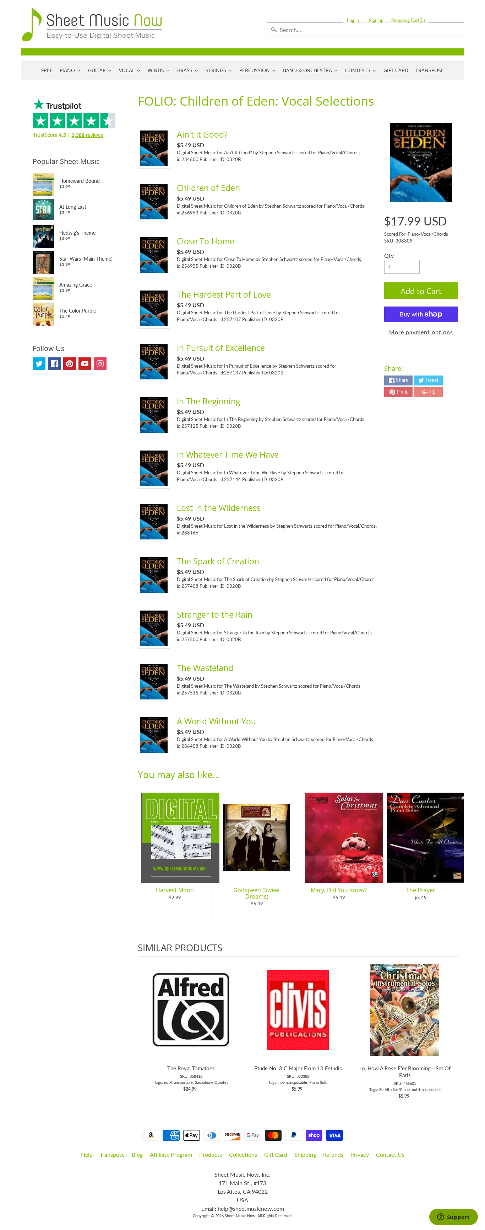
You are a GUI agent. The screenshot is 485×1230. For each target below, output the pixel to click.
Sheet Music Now (240, 1215)
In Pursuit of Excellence (221, 347)
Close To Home (205, 241)
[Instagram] (100, 363)
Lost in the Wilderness (219, 507)
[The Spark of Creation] (154, 588)
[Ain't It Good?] (154, 161)
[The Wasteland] (154, 695)
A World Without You (216, 721)
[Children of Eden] (154, 215)
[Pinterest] (69, 363)
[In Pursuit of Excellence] (154, 375)
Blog (137, 1154)
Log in (353, 20)
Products (210, 1154)
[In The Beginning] (154, 428)
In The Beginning (208, 401)
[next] (451, 1028)
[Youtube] (84, 363)
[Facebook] (54, 363)
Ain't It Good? (202, 134)
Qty (389, 255)
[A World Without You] (154, 748)
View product (191, 1017)
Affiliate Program (171, 1154)
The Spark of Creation (218, 561)
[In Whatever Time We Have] (154, 481)
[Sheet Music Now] (92, 24)
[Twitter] (39, 363)
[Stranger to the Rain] (154, 641)
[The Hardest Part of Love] (154, 321)
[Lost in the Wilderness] (154, 535)
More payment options (421, 332)
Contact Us (390, 1154)
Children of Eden (208, 187)
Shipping (305, 1154)
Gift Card (275, 1154)
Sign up (376, 20)
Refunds (333, 1154)
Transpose (112, 1154)
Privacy (359, 1154)
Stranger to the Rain (214, 614)
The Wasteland (205, 667)
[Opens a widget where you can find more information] (453, 1217)
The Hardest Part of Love (224, 294)
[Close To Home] (154, 268)
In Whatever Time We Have (228, 454)
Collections (243, 1154)
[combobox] (365, 29)
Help (87, 1154)
